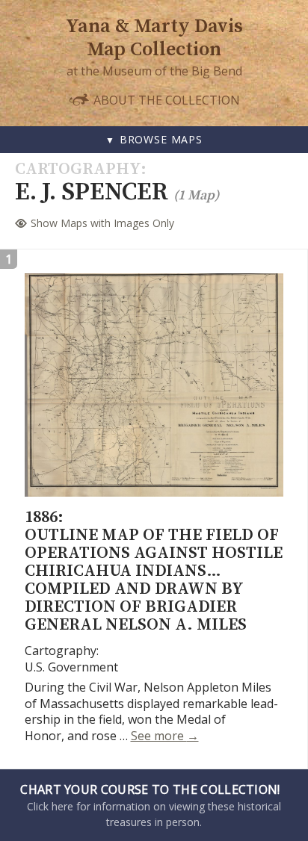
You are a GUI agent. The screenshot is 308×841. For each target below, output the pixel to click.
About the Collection (165, 100)
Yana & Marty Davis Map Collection (154, 38)
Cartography (78, 169)
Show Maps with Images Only (102, 223)
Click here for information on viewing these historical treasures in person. (150, 805)
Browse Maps (161, 139)
